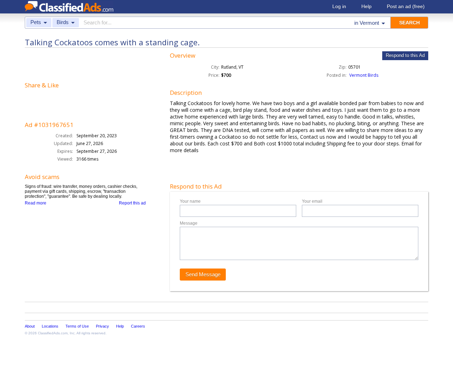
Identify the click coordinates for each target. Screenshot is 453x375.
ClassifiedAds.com (53, 333)
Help (366, 6)
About (30, 326)
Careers (138, 326)
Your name (190, 201)
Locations (50, 326)
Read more (35, 203)
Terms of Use (77, 326)
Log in (339, 6)
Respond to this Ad (405, 55)
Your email (312, 201)
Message (188, 223)
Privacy (102, 326)
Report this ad (132, 203)
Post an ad (406, 6)
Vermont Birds (363, 75)
